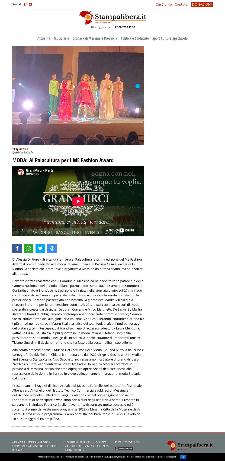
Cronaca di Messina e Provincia (95, 38)
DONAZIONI (202, 4)
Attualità (43, 38)
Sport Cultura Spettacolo (170, 38)
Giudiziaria (61, 38)
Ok (183, 457)
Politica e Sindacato (135, 38)
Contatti (181, 4)
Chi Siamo (164, 4)
